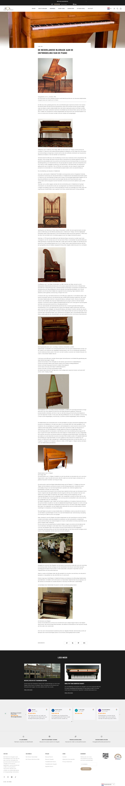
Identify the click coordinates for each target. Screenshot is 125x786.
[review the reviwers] (46, 709)
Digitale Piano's (49, 766)
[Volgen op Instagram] (8, 777)
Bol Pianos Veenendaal (31, 757)
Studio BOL (81, 8)
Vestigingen (42, 8)
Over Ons (61, 8)
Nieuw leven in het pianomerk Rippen (35, 680)
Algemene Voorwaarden (68, 759)
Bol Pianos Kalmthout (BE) (32, 759)
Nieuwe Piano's (49, 757)
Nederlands (107, 784)
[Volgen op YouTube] (11, 777)
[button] (62, 4)
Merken (52, 8)
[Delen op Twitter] (72, 643)
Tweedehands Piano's (50, 761)
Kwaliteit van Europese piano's (74, 683)
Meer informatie (28, 689)
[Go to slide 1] (71, 721)
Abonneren (86, 768)
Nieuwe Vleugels (49, 759)
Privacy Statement (67, 761)
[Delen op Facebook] (67, 643)
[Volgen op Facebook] (4, 777)
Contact (64, 757)
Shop (33, 8)
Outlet (90, 8)
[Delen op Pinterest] (78, 643)
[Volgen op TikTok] (15, 777)
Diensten (71, 8)
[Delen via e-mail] (84, 643)
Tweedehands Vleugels (51, 764)
